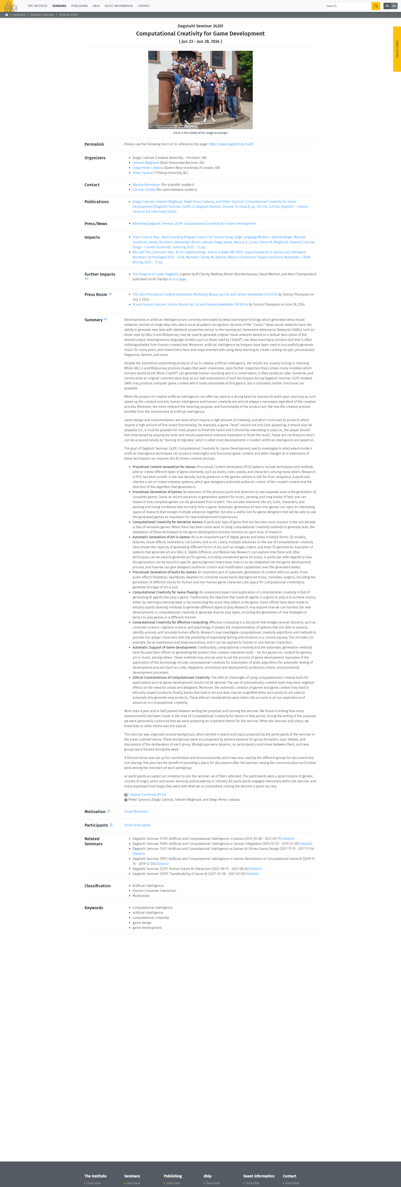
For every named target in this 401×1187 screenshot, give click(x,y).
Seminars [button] (59, 6)
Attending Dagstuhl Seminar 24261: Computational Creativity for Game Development (194, 224)
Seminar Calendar (42, 15)
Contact (144, 6)
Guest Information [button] (119, 6)
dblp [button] (96, 6)
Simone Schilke (144, 190)
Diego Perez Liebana (148, 168)
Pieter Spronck (143, 173)
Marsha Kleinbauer (147, 185)
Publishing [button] (79, 6)
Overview (93, 1183)
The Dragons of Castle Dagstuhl (155, 274)
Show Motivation (136, 811)
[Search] (376, 6)
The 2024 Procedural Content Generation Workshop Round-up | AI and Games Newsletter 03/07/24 (205, 294)
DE (394, 6)
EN (387, 6)
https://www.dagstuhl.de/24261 (231, 144)
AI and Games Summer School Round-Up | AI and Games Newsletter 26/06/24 (190, 304)
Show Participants (137, 825)
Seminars (19, 15)
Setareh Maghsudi (146, 163)
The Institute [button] (37, 6)
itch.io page (177, 279)
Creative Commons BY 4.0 (147, 795)
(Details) (288, 839)
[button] (156, 90)
